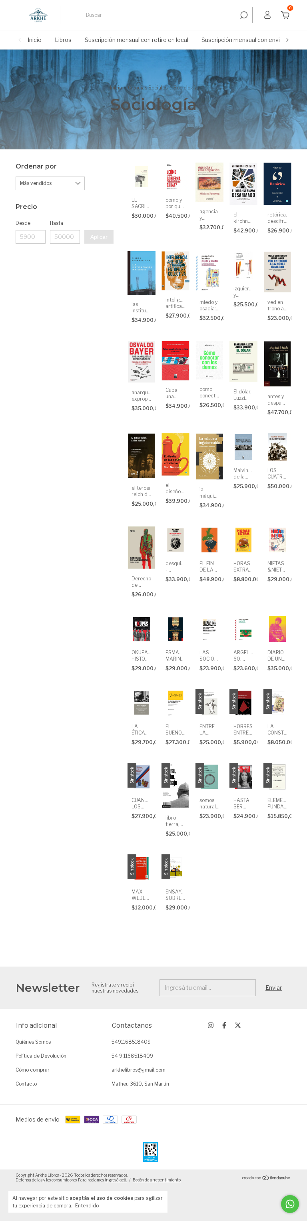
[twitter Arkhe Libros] (238, 1025)
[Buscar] (243, 15)
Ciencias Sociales (147, 88)
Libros (63, 39)
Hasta (56, 223)
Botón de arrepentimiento (157, 1179)
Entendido (87, 1206)
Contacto (26, 1084)
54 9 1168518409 (132, 1056)
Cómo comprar (33, 1070)
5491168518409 (131, 1042)
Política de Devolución (41, 1056)
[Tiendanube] (266, 1178)
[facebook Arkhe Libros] (224, 1025)
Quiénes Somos (33, 1042)
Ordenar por (36, 166)
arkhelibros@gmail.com (138, 1070)
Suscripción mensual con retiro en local (136, 39)
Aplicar (99, 237)
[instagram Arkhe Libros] (210, 1025)
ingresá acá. (116, 1179)
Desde (23, 223)
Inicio (35, 39)
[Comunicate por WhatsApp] (290, 1204)
